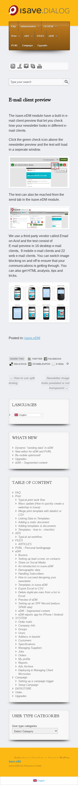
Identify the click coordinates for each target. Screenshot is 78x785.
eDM (50, 36)
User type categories (24, 726)
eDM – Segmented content (31, 462)
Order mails (25, 621)
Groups (22, 629)
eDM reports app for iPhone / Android (40, 614)
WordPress (64, 757)
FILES (40, 36)
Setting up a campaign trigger (36, 681)
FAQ (13, 26)
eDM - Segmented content (34, 610)
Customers (24, 640)
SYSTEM (47, 27)
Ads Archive (25, 666)
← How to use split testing (22, 380)
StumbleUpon (41, 364)
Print (12, 36)
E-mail (60, 364)
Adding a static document (33, 522)
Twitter (37, 359)
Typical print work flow (31, 499)
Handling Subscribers (31, 573)
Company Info (26, 625)
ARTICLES (25, 544)
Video (18, 692)
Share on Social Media (32, 562)
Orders (22, 655)
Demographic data (29, 569)
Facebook (54, 359)
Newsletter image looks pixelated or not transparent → (55, 383)
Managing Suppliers (30, 647)
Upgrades (42, 45)
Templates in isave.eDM (32, 584)
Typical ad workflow (30, 536)
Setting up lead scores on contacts (39, 558)
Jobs (21, 651)
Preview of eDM (27, 599)
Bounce (22, 555)
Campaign (27, 45)
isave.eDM (32, 338)
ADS (25, 36)
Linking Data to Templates (34, 518)
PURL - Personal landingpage (33, 547)
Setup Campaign (28, 684)
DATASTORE (23, 688)
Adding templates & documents (37, 525)
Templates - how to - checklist (36, 529)
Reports (23, 662)
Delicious (20, 364)
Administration (27, 27)
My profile (24, 659)
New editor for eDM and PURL (33, 451)
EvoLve (17, 757)
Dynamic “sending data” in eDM (34, 447)
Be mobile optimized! (28, 455)
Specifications (26, 644)
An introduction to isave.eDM (35, 566)
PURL (14, 45)
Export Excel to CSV (30, 588)
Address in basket (29, 636)
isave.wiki (15, 761)
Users (21, 633)
